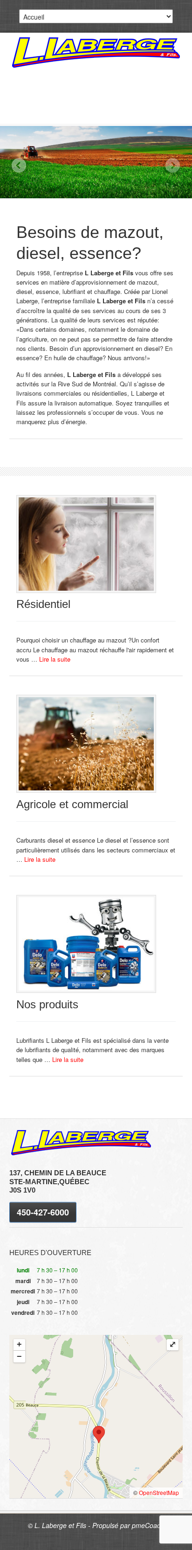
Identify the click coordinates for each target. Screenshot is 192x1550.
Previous (18, 165)
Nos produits (47, 1004)
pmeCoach (148, 1525)
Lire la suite (54, 659)
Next (172, 165)
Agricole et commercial (72, 804)
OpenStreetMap (159, 1492)
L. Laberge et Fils (96, 52)
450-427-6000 (43, 1212)
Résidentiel (43, 604)
